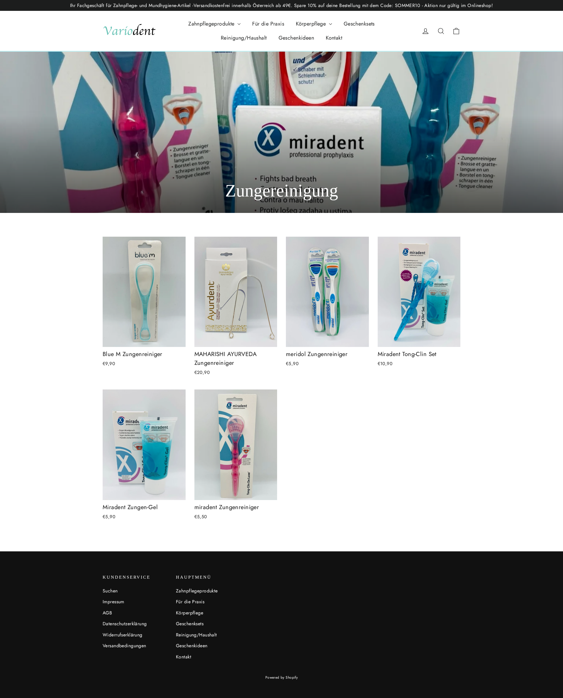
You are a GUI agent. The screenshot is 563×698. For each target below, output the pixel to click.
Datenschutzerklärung (125, 623)
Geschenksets (359, 24)
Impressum (113, 601)
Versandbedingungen (124, 645)
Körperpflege (312, 24)
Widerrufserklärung (123, 634)
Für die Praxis (268, 24)
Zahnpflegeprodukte (212, 24)
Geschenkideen (296, 38)
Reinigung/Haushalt (244, 38)
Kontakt (334, 38)
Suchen (110, 590)
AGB (107, 612)
